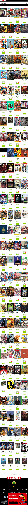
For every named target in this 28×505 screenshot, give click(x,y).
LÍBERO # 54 (17, 265)
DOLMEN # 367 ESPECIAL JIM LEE (10, 250)
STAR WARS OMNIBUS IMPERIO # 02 (3, 33)
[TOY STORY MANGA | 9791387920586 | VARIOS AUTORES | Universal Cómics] (3, 74)
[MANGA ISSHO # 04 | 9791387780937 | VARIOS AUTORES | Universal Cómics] (3, 199)
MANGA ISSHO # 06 (3, 64)
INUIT (3, 188)
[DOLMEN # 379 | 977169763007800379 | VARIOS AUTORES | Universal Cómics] (17, 13)
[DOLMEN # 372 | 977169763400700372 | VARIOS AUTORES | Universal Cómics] (3, 168)
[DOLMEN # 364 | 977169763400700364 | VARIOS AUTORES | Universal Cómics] (3, 307)
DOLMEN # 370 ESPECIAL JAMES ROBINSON (24, 188)
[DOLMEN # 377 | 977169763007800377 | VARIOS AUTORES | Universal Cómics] (3, 44)
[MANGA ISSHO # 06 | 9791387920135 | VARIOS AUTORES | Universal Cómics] (3, 59)
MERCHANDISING (4, 493)
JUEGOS (4, 492)
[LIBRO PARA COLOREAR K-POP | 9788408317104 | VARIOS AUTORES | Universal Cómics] (24, 105)
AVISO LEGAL (17, 491)
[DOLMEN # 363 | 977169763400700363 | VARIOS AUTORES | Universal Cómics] (3, 323)
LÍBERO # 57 (10, 48)
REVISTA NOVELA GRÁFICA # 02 (24, 48)
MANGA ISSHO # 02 (17, 250)
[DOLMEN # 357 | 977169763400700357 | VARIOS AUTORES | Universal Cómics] (3, 415)
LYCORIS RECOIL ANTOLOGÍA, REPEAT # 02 (17, 296)
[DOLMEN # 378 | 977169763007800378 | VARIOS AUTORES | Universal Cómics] (17, 28)
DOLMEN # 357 (3, 420)
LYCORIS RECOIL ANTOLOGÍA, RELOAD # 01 (3, 343)
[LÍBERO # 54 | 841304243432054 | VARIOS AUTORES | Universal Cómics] (17, 260)
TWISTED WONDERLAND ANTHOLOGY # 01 (17, 374)
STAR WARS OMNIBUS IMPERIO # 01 (10, 157)
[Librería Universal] (3, 1)
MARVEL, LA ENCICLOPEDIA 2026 (24, 140)
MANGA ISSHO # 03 (3, 250)
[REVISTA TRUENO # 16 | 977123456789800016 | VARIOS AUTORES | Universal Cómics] (17, 74)
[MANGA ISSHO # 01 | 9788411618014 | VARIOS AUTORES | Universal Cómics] (17, 354)
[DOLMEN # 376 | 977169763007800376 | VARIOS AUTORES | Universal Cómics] (17, 44)
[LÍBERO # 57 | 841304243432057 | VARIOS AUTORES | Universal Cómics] (10, 43)
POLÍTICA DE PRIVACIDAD (17, 492)
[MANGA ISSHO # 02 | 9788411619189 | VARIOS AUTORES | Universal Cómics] (17, 245)
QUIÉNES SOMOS (11, 492)
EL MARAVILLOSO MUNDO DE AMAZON (24, 249)
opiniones (14, 487)
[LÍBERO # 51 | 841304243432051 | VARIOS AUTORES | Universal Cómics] (17, 400)
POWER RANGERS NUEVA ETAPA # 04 (3, 436)
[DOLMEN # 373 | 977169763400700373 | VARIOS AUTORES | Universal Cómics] (17, 137)
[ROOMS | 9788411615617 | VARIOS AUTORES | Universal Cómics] (10, 400)
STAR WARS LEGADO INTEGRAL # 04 (17, 64)
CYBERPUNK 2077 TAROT (10, 33)
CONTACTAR (10, 491)
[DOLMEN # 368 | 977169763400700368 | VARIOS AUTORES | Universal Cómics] (17, 230)
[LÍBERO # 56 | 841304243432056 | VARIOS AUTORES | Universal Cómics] (24, 121)
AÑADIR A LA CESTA (10, 22)
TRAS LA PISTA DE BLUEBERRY (24, 79)
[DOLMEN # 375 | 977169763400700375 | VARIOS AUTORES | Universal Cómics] (3, 90)
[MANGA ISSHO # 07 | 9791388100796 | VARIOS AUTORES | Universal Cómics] (24, 13)
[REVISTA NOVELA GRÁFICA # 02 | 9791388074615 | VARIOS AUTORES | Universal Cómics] (24, 43)
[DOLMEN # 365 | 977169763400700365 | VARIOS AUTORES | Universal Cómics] (3, 292)
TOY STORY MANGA (3, 79)
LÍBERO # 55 (10, 263)
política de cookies (3, 502)
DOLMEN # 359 (17, 389)
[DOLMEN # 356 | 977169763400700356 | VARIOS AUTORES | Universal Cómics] (24, 431)
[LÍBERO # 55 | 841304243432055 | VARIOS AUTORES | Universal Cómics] (10, 259)
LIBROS (4, 491)
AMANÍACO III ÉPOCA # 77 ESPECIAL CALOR (24, 64)
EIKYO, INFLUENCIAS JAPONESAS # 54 (10, 141)
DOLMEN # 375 (3, 95)
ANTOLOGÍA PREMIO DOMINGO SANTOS (11, 312)
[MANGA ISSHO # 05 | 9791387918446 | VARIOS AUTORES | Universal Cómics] (17, 121)
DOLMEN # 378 (17, 33)
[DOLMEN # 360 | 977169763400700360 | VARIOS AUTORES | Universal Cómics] (10, 369)
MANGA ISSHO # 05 (17, 126)
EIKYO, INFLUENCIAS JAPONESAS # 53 (24, 203)
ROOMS (10, 405)
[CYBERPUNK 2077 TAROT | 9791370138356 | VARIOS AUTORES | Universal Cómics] (10, 28)
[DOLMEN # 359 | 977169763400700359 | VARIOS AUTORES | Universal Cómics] (17, 384)
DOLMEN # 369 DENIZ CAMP (3, 219)
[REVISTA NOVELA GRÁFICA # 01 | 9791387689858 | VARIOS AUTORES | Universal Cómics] (10, 183)
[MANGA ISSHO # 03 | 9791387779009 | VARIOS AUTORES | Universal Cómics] (3, 245)
